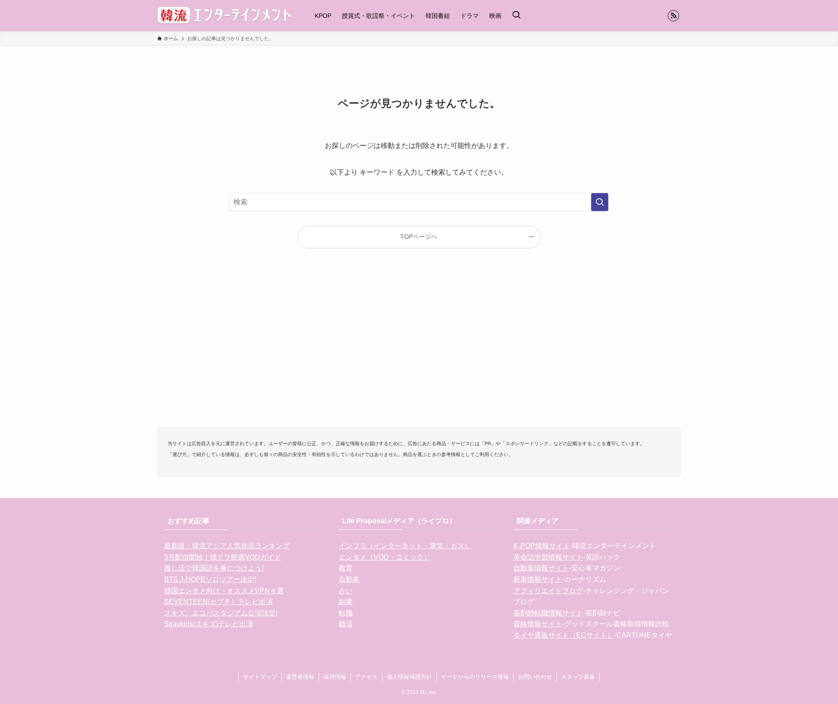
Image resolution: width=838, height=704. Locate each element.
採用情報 (334, 676)
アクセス (366, 676)
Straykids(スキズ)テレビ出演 (208, 624)
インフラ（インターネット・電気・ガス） (405, 545)
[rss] (673, 15)
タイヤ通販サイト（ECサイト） (563, 635)
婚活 (346, 624)
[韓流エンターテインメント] (224, 15)
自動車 (349, 579)
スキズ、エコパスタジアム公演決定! (221, 613)
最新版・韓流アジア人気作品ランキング (227, 545)
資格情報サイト (537, 624)
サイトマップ (260, 676)
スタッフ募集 (578, 676)
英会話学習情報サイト (548, 557)
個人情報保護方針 (409, 676)
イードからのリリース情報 (475, 676)
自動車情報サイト (541, 568)
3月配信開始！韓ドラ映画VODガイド (222, 557)
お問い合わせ (535, 676)
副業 (346, 601)
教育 (346, 568)
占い (346, 590)
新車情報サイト (537, 579)
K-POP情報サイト (541, 545)
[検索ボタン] (516, 15)
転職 (346, 613)
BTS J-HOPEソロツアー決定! (210, 579)
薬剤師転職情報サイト (548, 613)
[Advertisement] (419, 352)
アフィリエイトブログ (548, 590)
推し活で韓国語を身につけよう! (214, 568)
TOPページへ (418, 236)
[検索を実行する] (599, 202)
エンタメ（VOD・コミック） (385, 557)
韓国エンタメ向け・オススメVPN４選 (224, 590)
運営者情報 (300, 676)
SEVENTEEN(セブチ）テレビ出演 (218, 601)
